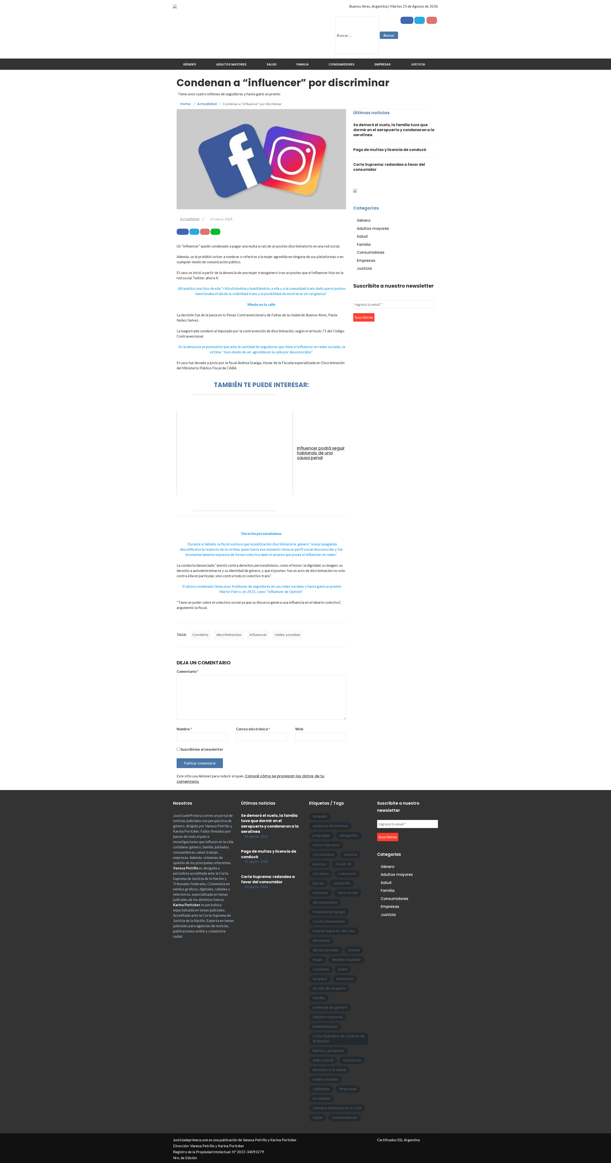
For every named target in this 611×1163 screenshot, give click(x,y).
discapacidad (325, 902)
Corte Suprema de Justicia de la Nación (339, 1039)
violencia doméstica (330, 826)
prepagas (321, 835)
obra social (348, 892)
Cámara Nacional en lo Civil (337, 1108)
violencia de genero (330, 1007)
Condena (200, 634)
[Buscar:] (357, 35)
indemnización (325, 1026)
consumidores (344, 1117)
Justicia (418, 64)
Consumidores (341, 64)
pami (342, 969)
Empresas (382, 64)
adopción (341, 883)
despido (320, 816)
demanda (321, 940)
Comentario (188, 671)
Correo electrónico (253, 729)
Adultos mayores (231, 64)
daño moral (323, 1060)
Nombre (184, 729)
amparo (320, 978)
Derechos (345, 978)
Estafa (353, 950)
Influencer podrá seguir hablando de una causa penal (321, 453)
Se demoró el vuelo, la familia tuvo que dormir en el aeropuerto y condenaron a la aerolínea (393, 129)
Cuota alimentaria (329, 921)
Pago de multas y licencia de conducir (390, 149)
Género (189, 64)
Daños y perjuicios (328, 1050)
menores (320, 892)
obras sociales (326, 950)
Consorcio (352, 1060)
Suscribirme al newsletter (201, 749)
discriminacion (229, 634)
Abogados (349, 835)
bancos (319, 864)
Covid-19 (343, 864)
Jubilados (321, 1089)
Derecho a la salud (329, 1069)
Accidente (321, 1098)
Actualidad (189, 219)
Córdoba (321, 873)
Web (299, 729)
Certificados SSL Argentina (398, 1140)
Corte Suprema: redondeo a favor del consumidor (268, 879)
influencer (258, 634)
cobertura (347, 873)
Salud (271, 64)
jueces (318, 883)
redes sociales (287, 634)
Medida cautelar (346, 959)
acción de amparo (329, 988)
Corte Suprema (326, 845)
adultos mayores (328, 1017)
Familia (302, 64)
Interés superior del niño (334, 931)
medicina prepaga (329, 912)
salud (317, 1117)
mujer (317, 959)
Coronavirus (323, 854)
